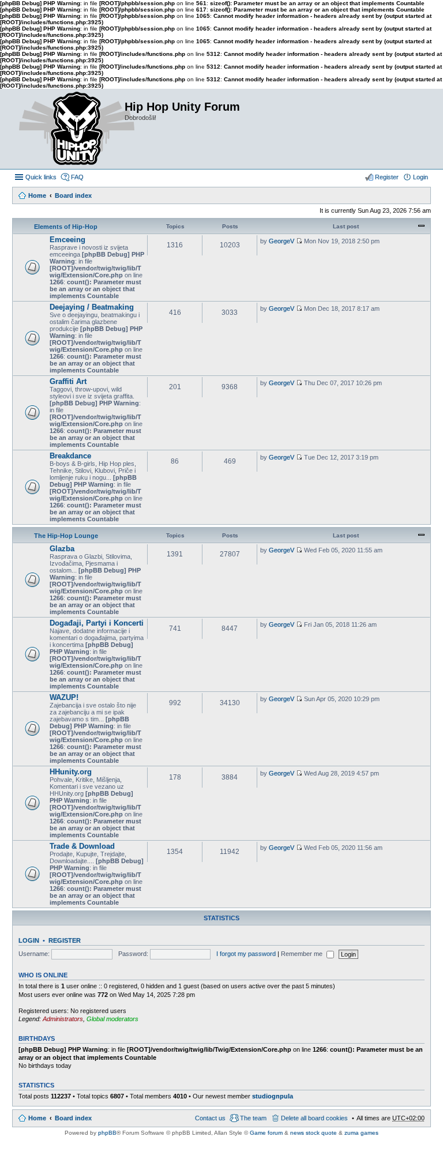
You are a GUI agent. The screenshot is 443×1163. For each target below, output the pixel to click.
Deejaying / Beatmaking (92, 307)
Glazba (62, 548)
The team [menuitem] (253, 1118)
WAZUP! (64, 697)
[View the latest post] (299, 241)
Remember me (302, 953)
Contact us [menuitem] (210, 1118)
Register (64, 940)
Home (37, 195)
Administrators (63, 1018)
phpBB (107, 1133)
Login (28, 940)
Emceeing (67, 239)
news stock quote (313, 1133)
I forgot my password (246, 953)
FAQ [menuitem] (77, 177)
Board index (73, 195)
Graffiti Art (68, 381)
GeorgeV (281, 241)
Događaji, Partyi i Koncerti (97, 623)
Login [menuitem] (420, 177)
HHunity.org (71, 771)
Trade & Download (82, 846)
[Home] (68, 129)
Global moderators (112, 1018)
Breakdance (70, 455)
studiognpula (272, 1096)
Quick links (41, 177)
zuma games (361, 1133)
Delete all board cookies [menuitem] (314, 1118)
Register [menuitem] (387, 177)
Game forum (266, 1133)
